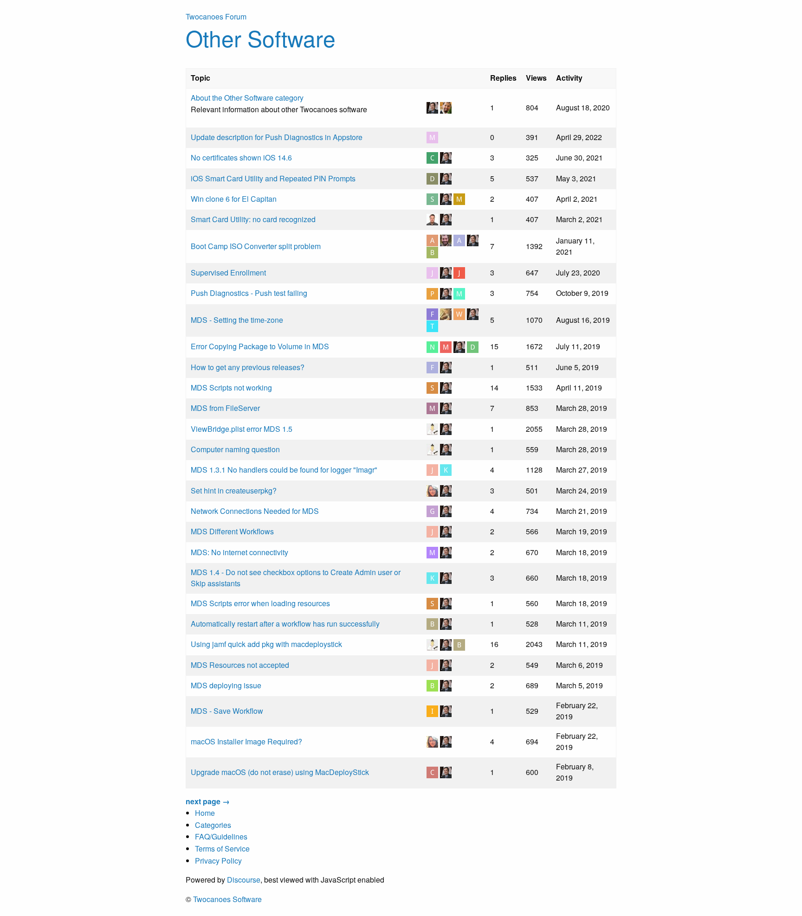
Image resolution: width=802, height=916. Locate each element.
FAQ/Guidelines (221, 836)
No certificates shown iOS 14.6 (241, 157)
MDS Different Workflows (232, 531)
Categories (213, 825)
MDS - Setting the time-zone (237, 319)
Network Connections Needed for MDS (255, 511)
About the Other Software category (247, 97)
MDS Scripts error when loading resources (260, 603)
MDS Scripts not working (231, 387)
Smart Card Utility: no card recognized (253, 219)
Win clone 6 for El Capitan (234, 198)
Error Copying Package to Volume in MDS (260, 346)
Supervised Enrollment (228, 272)
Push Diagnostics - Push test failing (249, 293)
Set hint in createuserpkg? (234, 490)
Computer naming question (235, 449)
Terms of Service (222, 848)
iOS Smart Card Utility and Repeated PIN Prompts (273, 178)
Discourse (243, 879)
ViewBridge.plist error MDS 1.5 (241, 428)
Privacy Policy (218, 860)
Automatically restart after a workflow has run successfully (285, 623)
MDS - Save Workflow (227, 710)
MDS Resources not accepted (240, 665)
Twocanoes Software (227, 899)
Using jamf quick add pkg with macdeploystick (266, 644)
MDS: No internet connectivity (239, 552)
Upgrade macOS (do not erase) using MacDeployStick (280, 772)
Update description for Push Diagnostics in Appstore (276, 137)
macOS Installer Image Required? (246, 741)
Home (205, 812)
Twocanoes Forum (216, 16)
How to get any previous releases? (247, 367)
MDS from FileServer (225, 408)
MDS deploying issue (226, 685)
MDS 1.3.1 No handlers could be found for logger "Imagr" (284, 469)
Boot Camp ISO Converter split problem (256, 246)
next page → (208, 801)
